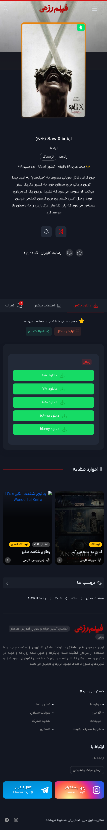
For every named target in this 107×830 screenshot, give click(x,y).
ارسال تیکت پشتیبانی (87, 770)
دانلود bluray (50, 429)
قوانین (96, 713)
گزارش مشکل (65, 331)
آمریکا (42, 167)
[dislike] (69, 253)
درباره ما (95, 704)
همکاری (45, 729)
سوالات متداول (40, 713)
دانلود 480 (50, 375)
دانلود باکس (82, 305)
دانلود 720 (50, 388)
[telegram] (7, 820)
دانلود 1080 (50, 402)
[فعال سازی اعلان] (46, 231)
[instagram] (16, 820)
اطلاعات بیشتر (44, 305)
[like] (79, 253)
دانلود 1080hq (50, 415)
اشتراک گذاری (36, 331)
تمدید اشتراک (41, 721)
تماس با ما (43, 704)
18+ (20, 167)
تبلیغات (95, 721)
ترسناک (48, 156)
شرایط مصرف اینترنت (87, 729)
